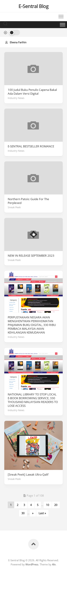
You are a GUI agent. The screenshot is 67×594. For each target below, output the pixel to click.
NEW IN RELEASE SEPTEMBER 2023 (31, 256)
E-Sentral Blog (33, 6)
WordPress (31, 564)
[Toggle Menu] (62, 24)
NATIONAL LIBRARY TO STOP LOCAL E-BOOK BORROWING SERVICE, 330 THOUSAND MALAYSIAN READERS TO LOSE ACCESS (33, 400)
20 (55, 505)
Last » (42, 513)
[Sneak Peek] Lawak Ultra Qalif (28, 474)
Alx (54, 564)
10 (47, 505)
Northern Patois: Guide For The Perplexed (28, 201)
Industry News (16, 98)
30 (23, 513)
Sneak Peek (14, 207)
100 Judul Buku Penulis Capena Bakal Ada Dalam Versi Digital (32, 91)
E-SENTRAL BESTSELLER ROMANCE (31, 146)
